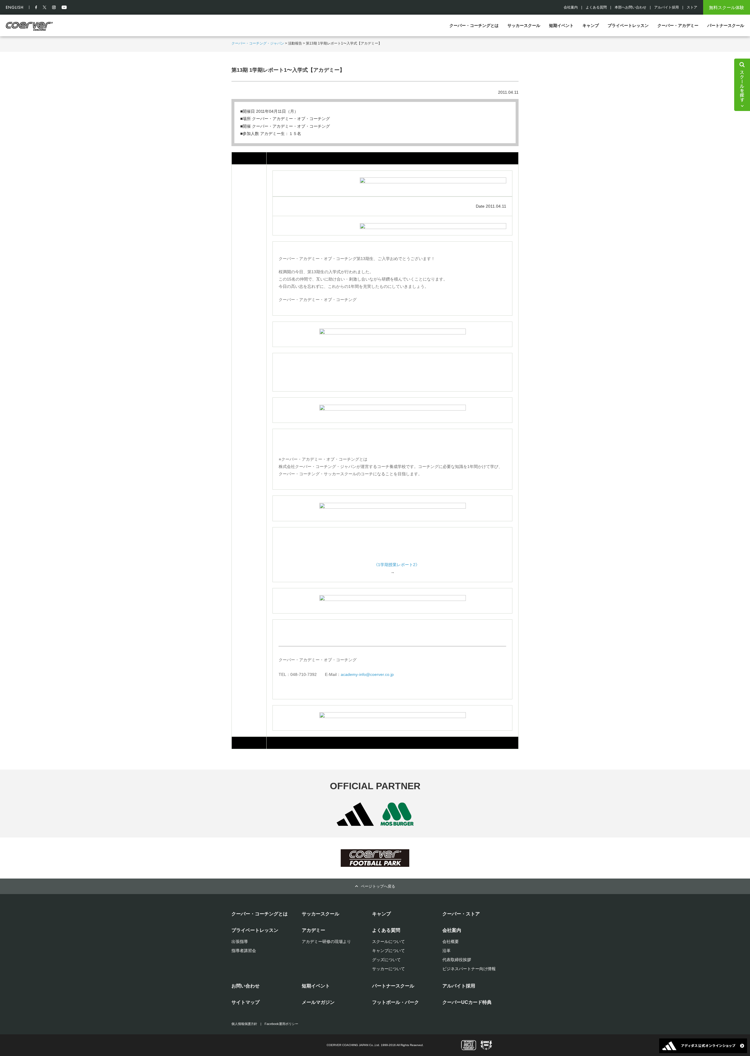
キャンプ (590, 25)
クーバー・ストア (461, 913)
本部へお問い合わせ (630, 7)
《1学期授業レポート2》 (397, 564)
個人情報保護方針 (244, 1024)
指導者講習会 (243, 950)
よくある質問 (596, 7)
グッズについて (386, 959)
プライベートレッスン (628, 25)
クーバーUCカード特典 (467, 1002)
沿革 (446, 950)
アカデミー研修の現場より (326, 941)
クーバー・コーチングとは (474, 25)
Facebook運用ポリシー (281, 1024)
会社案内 (571, 7)
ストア (692, 7)
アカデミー (313, 930)
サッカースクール (523, 25)
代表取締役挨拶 (456, 959)
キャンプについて (388, 950)
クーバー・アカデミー (677, 25)
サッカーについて (388, 968)
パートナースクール (725, 25)
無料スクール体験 (726, 7)
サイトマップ (245, 1002)
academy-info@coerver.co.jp (367, 674)
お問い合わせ (245, 985)
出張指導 (239, 941)
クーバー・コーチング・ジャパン (257, 43)
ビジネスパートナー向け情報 (469, 968)
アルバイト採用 (666, 7)
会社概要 (450, 941)
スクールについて (388, 941)
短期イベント (561, 25)
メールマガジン (318, 1002)
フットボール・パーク (395, 1002)
